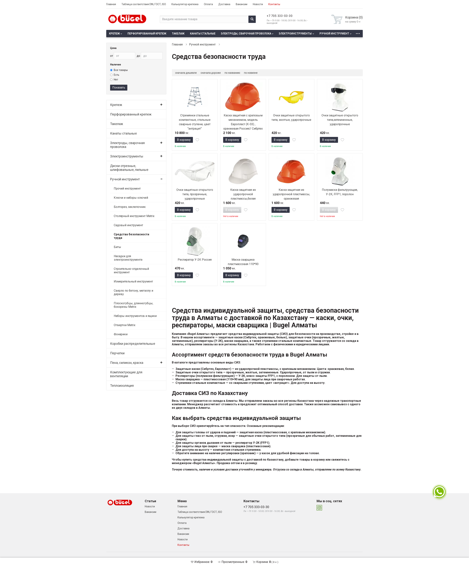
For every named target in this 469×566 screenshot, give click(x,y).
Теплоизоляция (122, 385)
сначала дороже (211, 72)
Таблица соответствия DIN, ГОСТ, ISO (143, 4)
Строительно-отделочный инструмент (131, 270)
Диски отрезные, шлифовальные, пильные (129, 168)
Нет (116, 79)
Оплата (208, 4)
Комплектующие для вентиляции (126, 374)
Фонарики (121, 334)
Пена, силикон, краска (126, 363)
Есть (116, 74)
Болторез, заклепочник (130, 207)
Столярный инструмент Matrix (134, 216)
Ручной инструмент (334, 33)
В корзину (184, 140)
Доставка (224, 4)
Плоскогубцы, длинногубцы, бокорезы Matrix (133, 305)
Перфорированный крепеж (147, 33)
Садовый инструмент (128, 225)
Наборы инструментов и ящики (135, 316)
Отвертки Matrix (124, 325)
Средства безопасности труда (131, 236)
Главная (111, 4)
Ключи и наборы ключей (131, 197)
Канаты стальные (202, 33)
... (358, 32)
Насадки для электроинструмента (128, 257)
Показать (118, 87)
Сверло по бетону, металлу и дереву (133, 292)
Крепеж (114, 33)
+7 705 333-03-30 (280, 16)
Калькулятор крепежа (184, 4)
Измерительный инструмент (133, 281)
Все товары (121, 70)
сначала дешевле (186, 72)
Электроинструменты (295, 33)
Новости (258, 4)
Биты (117, 247)
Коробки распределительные (132, 344)
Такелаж (178, 33)
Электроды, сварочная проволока (246, 33)
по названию (232, 72)
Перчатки (117, 353)
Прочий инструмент (127, 188)
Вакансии (241, 4)
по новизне (251, 72)
